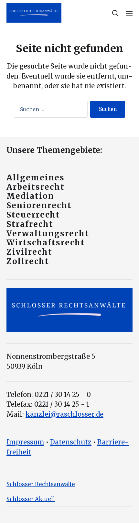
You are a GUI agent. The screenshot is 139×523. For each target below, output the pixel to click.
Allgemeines (35, 178)
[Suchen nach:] (49, 110)
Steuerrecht (33, 215)
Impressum (25, 442)
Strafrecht (29, 224)
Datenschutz (70, 442)
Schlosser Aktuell (30, 499)
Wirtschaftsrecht (45, 243)
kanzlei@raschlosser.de (64, 414)
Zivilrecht (29, 252)
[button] (115, 13)
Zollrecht (27, 261)
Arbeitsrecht (35, 187)
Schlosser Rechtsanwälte (40, 484)
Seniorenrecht (39, 205)
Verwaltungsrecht (47, 234)
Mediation (30, 196)
